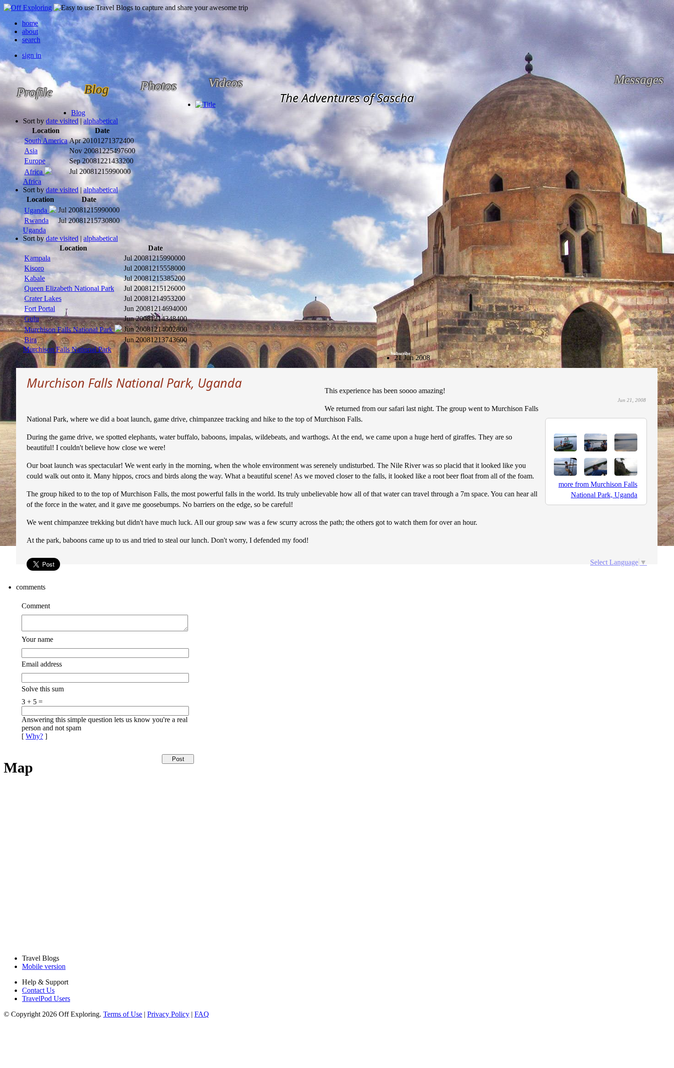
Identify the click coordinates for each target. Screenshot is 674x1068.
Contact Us (38, 990)
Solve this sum (43, 689)
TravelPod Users (46, 998)
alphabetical (100, 121)
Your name (37, 639)
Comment (36, 606)
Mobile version (44, 966)
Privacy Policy (168, 1014)
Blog (78, 113)
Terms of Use (122, 1014)
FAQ (201, 1014)
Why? (34, 736)
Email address (42, 664)
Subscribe (400, 353)
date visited (62, 121)
